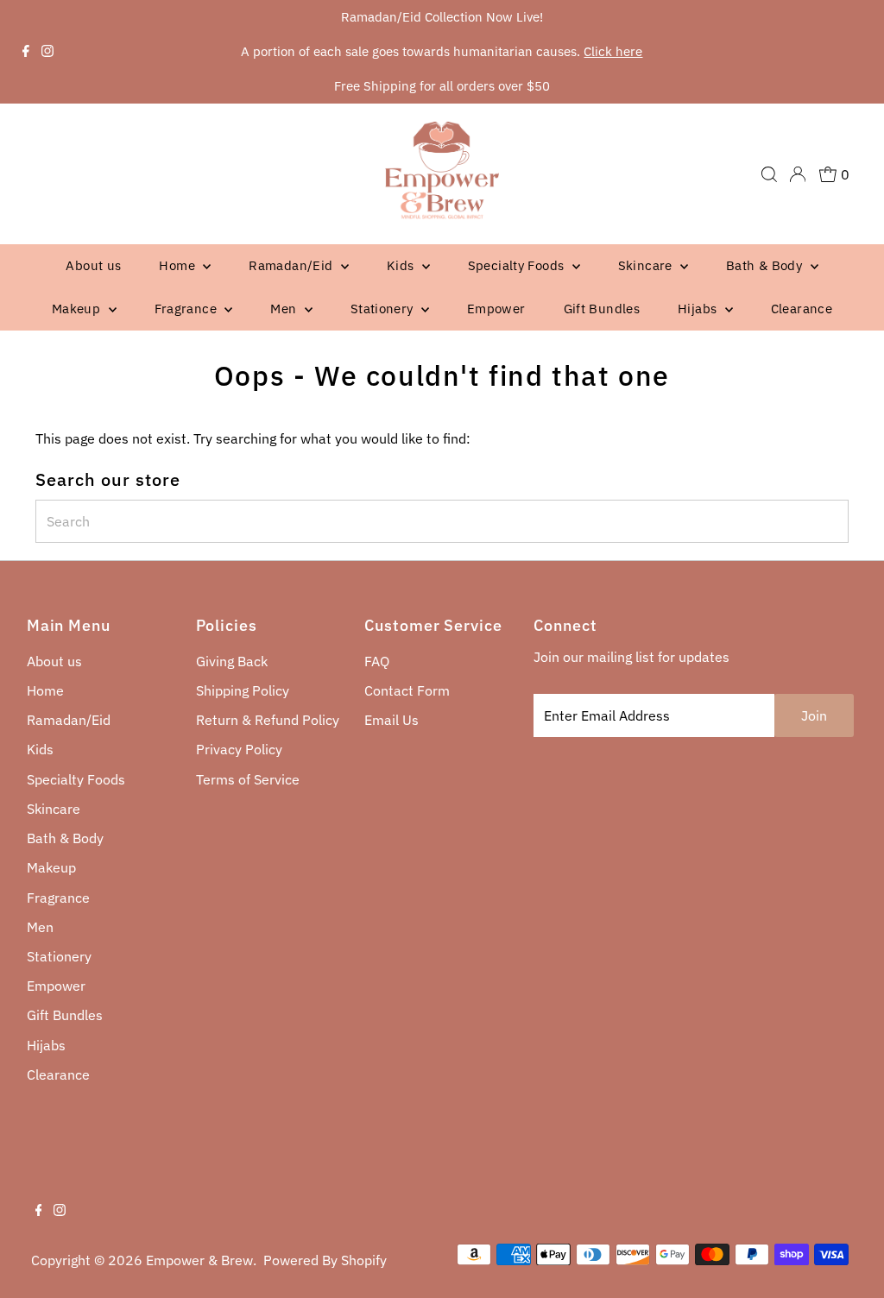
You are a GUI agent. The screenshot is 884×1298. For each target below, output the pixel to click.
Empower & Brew (199, 1260)
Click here (613, 51)
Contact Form (407, 690)
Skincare (647, 265)
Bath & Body (766, 265)
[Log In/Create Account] (797, 174)
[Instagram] (47, 51)
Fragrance (188, 308)
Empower (496, 308)
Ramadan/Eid (293, 265)
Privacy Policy (239, 749)
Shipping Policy (242, 690)
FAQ (376, 661)
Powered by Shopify (325, 1260)
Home (179, 265)
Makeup (78, 308)
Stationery (383, 308)
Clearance (801, 308)
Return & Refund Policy (267, 719)
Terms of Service (248, 779)
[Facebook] (26, 51)
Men (285, 308)
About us (93, 265)
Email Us (391, 719)
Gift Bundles (602, 308)
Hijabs (699, 308)
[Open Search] (769, 174)
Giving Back (232, 661)
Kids (402, 265)
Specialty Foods (518, 265)
